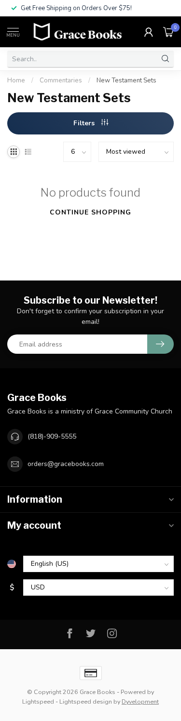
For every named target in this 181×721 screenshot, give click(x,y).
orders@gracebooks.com (66, 463)
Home (16, 80)
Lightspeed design (85, 701)
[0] (168, 31)
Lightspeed (38, 701)
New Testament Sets (126, 80)
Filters (85, 123)
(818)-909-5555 (52, 436)
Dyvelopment (140, 701)
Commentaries (61, 80)
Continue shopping (90, 212)
